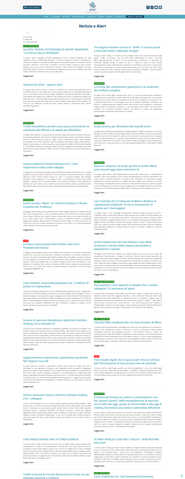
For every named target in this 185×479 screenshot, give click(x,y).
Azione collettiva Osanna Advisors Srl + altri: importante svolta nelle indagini (50, 165)
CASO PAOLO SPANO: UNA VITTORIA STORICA (50, 439)
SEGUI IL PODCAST (135, 16)
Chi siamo (55, 16)
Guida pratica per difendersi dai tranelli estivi (122, 126)
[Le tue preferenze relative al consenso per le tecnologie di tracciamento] (181, 475)
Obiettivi (91, 16)
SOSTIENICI (34, 7)
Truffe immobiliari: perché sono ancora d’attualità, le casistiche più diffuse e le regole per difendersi (56, 128)
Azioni (101, 16)
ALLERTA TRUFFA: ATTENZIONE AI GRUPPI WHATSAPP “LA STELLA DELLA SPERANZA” (55, 51)
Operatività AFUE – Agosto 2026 (42, 84)
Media (109, 16)
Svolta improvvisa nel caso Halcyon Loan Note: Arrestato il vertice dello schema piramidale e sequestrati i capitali (123, 245)
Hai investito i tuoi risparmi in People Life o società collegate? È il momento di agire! (126, 286)
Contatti (119, 16)
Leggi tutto (28, 76)
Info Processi (78, 16)
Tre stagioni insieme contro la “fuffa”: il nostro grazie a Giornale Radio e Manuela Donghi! (127, 48)
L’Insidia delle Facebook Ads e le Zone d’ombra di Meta (127, 322)
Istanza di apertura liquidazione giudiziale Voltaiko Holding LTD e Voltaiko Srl (55, 321)
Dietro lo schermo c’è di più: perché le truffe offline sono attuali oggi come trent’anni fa (125, 167)
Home (46, 16)
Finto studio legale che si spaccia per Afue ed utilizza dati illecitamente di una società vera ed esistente (127, 361)
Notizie (66, 16)
